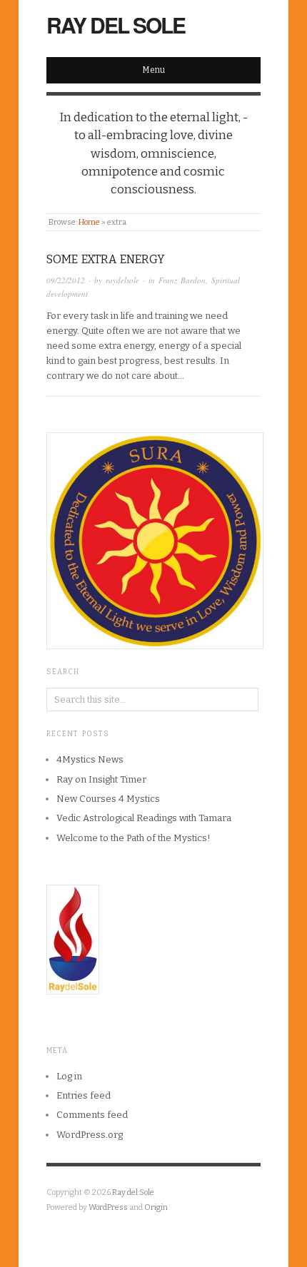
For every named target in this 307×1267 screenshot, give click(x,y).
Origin (156, 1207)
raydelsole (122, 280)
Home (89, 222)
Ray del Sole (115, 24)
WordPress (108, 1207)
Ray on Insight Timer (101, 779)
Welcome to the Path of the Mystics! (133, 838)
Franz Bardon (182, 280)
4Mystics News (90, 759)
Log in (69, 1076)
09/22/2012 (65, 280)
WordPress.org (89, 1134)
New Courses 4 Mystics (108, 798)
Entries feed (83, 1095)
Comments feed (92, 1114)
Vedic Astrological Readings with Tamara (143, 818)
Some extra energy (105, 259)
